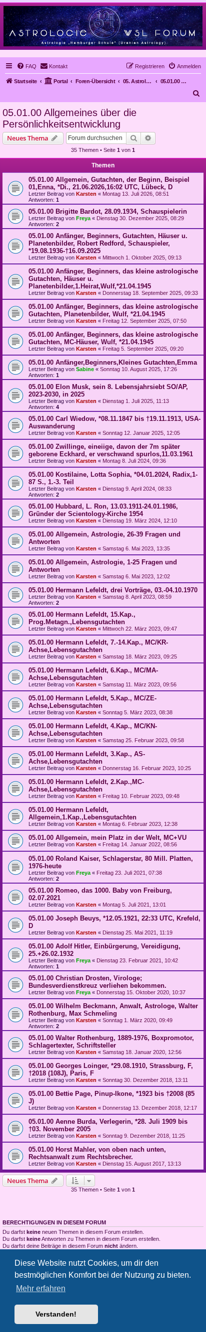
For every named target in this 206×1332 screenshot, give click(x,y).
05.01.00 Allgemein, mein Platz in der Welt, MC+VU (107, 837)
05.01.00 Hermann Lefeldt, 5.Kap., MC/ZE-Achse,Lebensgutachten (92, 701)
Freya (83, 218)
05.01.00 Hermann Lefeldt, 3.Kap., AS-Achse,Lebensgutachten (86, 757)
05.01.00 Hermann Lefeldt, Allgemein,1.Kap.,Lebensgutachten (82, 813)
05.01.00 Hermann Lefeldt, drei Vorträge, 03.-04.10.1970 (113, 590)
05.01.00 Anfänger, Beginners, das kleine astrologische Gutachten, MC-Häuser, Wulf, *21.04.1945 (113, 338)
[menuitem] (26, 66)
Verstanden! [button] (56, 1314)
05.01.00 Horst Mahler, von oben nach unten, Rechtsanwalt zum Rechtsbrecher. (97, 1153)
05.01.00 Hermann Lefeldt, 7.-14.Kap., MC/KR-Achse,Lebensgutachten (98, 646)
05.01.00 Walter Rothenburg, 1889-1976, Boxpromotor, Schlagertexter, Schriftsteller (111, 1041)
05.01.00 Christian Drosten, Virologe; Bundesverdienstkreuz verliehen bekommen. (97, 981)
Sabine (85, 369)
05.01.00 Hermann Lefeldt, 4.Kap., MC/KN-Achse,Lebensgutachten (92, 729)
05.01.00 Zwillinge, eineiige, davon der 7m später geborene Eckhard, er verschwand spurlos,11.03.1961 (110, 450)
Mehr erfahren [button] (41, 1288)
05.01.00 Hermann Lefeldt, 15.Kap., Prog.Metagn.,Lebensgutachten (82, 618)
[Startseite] (103, 25)
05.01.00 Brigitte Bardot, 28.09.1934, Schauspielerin (107, 211)
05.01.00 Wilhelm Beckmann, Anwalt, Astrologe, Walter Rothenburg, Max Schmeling (113, 1009)
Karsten (86, 194)
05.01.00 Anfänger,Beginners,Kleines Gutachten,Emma (112, 362)
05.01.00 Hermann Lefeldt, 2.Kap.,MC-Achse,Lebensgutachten (86, 785)
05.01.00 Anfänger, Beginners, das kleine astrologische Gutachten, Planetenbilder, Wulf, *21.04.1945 (113, 310)
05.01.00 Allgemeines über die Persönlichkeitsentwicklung (69, 118)
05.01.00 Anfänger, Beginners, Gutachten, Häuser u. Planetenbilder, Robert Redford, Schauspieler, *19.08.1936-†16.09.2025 (108, 243)
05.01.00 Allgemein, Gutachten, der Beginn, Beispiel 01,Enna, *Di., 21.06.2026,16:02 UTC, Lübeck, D (109, 183)
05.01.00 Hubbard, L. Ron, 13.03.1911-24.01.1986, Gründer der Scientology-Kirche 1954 (103, 510)
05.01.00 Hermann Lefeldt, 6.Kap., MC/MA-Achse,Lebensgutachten (93, 673)
